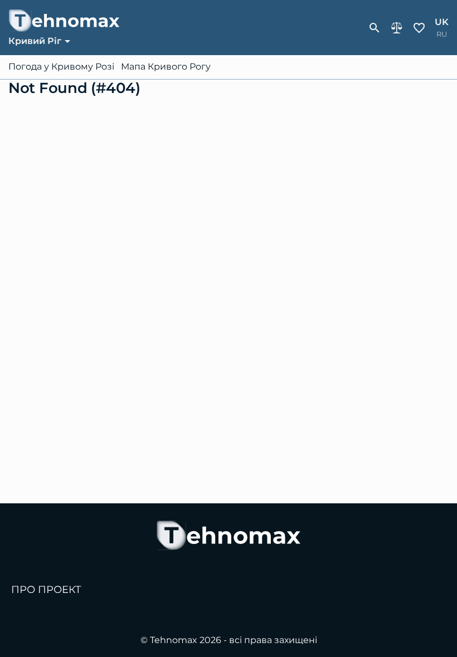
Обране (419, 28)
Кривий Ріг (34, 41)
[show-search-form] (374, 28)
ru (441, 34)
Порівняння (396, 28)
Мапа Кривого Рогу (166, 67)
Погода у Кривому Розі (61, 67)
